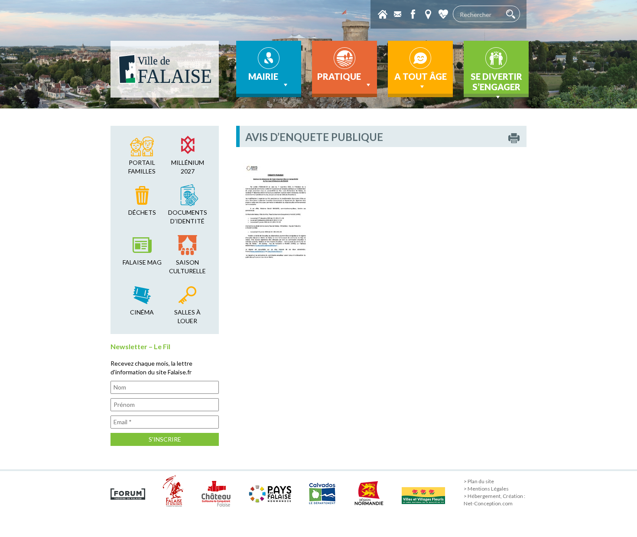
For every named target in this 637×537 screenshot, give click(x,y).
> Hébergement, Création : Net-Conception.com (494, 500)
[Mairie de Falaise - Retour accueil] (164, 69)
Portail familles (142, 167)
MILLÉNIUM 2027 (187, 167)
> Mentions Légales (486, 488)
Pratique (339, 76)
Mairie (263, 76)
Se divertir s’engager (496, 81)
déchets (142, 212)
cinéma (142, 312)
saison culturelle (187, 267)
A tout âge (420, 76)
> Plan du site (479, 481)
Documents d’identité (187, 217)
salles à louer (187, 316)
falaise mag (142, 262)
